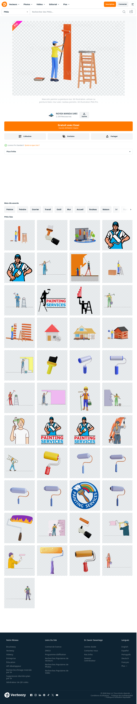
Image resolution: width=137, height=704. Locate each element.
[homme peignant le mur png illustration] (85, 300)
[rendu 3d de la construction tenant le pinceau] (52, 235)
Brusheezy (10, 646)
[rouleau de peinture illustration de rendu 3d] (85, 463)
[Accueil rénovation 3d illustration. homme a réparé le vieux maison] (117, 333)
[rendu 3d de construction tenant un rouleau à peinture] (85, 528)
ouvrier (35, 209)
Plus (65, 4)
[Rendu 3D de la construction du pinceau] (52, 365)
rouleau (93, 209)
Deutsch (123, 658)
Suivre (83, 116)
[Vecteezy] (4, 4)
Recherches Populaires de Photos (55, 665)
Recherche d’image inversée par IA (14, 671)
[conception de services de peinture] (52, 300)
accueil (80, 209)
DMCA (47, 650)
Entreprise (10, 658)
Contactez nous (89, 650)
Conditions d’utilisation (98, 695)
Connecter (121, 4)
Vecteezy (10, 650)
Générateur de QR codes (17, 682)
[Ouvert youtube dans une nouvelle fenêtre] (57, 695)
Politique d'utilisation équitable (116, 697)
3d (116, 209)
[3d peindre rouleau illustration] (52, 463)
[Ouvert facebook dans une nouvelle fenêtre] (31, 695)
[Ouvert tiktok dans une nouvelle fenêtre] (48, 695)
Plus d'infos (11, 151)
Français (123, 662)
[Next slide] (126, 209)
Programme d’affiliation (54, 654)
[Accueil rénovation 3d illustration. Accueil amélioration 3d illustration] (85, 333)
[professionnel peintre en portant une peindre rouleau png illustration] (117, 235)
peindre (22, 209)
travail (48, 209)
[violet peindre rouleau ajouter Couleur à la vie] (19, 528)
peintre (9, 209)
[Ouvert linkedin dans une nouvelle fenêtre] (40, 695)
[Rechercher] (122, 11)
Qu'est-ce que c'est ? (32, 145)
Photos (27, 4)
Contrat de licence (52, 646)
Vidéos (40, 4)
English (123, 646)
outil (59, 209)
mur (69, 209)
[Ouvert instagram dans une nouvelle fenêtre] (36, 695)
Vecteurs (13, 4)
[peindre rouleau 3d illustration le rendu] (85, 365)
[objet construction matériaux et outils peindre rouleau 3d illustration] (85, 560)
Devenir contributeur (88, 659)
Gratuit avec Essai (67, 126)
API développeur (13, 666)
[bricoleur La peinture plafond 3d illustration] (117, 268)
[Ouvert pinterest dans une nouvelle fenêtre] (44, 695)
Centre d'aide (88, 646)
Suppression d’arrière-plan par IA (18, 677)
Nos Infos (86, 654)
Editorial (53, 4)
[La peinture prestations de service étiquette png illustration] (85, 495)
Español (123, 650)
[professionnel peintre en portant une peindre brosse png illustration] (19, 268)
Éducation (10, 662)
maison (106, 209)
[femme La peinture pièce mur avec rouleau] (117, 430)
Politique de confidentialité (120, 695)
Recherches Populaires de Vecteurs (55, 659)
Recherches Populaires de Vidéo (55, 671)
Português (124, 654)
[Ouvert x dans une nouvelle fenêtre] (53, 695)
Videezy (9, 654)
